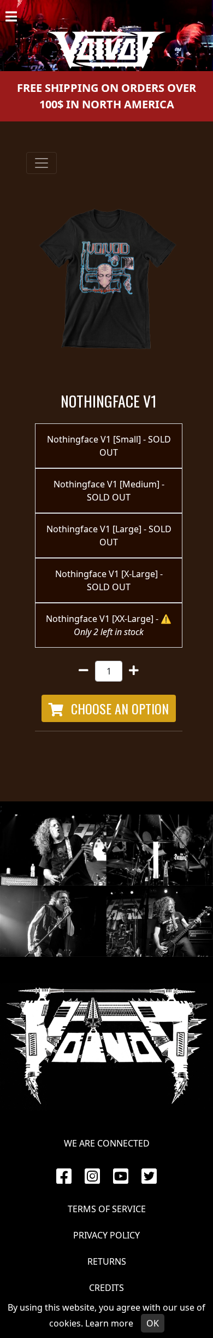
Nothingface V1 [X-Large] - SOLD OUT (109, 580)
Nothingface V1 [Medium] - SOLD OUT (109, 490)
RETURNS (106, 1261)
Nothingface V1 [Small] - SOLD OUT (109, 445)
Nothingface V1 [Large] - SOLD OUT (108, 535)
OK (152, 1323)
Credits (106, 1288)
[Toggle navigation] (41, 163)
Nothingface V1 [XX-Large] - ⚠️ (108, 625)
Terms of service (107, 1209)
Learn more (109, 1323)
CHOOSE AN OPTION (118, 708)
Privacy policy (106, 1235)
